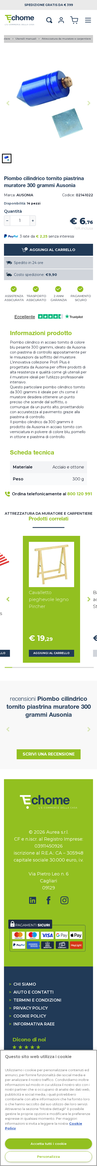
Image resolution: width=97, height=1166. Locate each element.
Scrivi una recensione (49, 754)
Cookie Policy (27, 1016)
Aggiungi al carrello (51, 653)
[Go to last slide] (8, 599)
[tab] (8, 667)
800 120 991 (79, 494)
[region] (48, 1108)
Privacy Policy (28, 1008)
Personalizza (48, 1157)
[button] (6, 158)
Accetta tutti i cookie (49, 1144)
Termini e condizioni (35, 1000)
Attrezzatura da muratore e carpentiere (66, 38)
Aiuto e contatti (31, 992)
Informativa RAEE (32, 1024)
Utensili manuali (26, 38)
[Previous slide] (8, 103)
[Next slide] (89, 103)
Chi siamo (22, 984)
